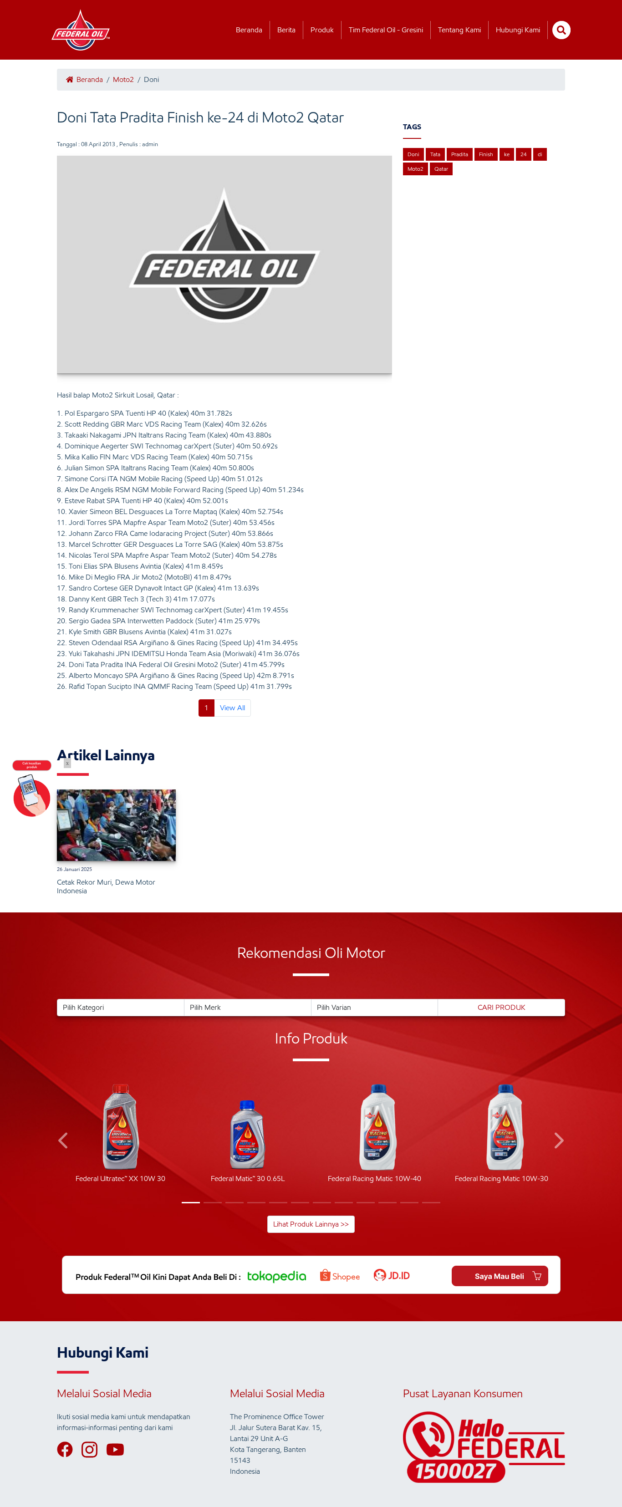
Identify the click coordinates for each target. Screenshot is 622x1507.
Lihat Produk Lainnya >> (311, 1224)
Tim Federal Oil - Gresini (386, 29)
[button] (64, 1142)
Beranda (249, 29)
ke (507, 154)
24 (523, 154)
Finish (486, 154)
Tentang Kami (459, 29)
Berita (286, 29)
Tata (435, 154)
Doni (413, 154)
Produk (322, 29)
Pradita (459, 154)
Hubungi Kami (518, 29)
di (540, 154)
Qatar (441, 168)
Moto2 (123, 79)
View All (232, 707)
